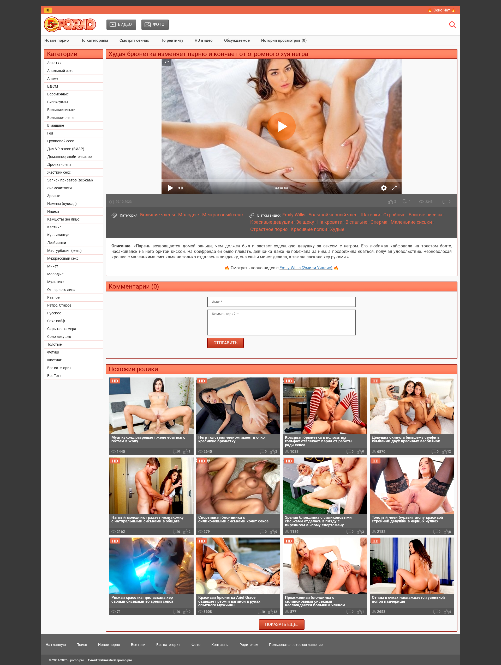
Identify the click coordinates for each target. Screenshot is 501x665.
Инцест (53, 211)
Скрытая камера (61, 329)
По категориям (94, 40)
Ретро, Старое (59, 305)
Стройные (394, 214)
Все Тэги (54, 376)
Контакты (220, 645)
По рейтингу (171, 40)
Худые (337, 229)
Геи (50, 133)
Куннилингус (58, 235)
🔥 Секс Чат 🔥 (441, 10)
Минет (52, 266)
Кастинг (54, 227)
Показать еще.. (281, 624)
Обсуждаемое (237, 40)
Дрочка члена (59, 164)
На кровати (329, 222)
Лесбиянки (56, 243)
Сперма (379, 222)
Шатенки (370, 214)
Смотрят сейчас (134, 40)
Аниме (52, 78)
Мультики (55, 282)
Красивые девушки (271, 222)
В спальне (356, 222)
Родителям (249, 645)
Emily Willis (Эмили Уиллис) (305, 267)
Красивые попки (309, 229)
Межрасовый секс (63, 258)
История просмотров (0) (284, 40)
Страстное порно (269, 229)
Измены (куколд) (62, 204)
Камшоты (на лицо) (64, 219)
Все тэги (138, 645)
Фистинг (54, 360)
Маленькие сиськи (411, 222)
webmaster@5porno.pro (115, 660)
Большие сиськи (61, 110)
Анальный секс (60, 71)
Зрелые (53, 196)
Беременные (58, 94)
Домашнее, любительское (69, 157)
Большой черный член (332, 214)
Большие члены (60, 117)
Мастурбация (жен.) (64, 250)
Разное (53, 297)
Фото (196, 645)
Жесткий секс (59, 172)
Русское (54, 313)
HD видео (204, 40)
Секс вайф (56, 321)
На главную (56, 645)
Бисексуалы (57, 102)
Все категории (59, 368)
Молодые (55, 274)
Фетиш (53, 352)
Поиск (81, 645)
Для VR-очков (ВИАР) (65, 149)
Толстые (54, 344)
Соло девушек (59, 336)
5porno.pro (76, 660)
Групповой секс (60, 141)
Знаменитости (59, 188)
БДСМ (52, 86)
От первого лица (61, 290)
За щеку (305, 222)
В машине (55, 125)
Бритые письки (425, 214)
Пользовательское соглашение (296, 645)
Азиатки (54, 63)
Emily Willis (293, 214)
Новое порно (56, 40)
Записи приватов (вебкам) (70, 180)
